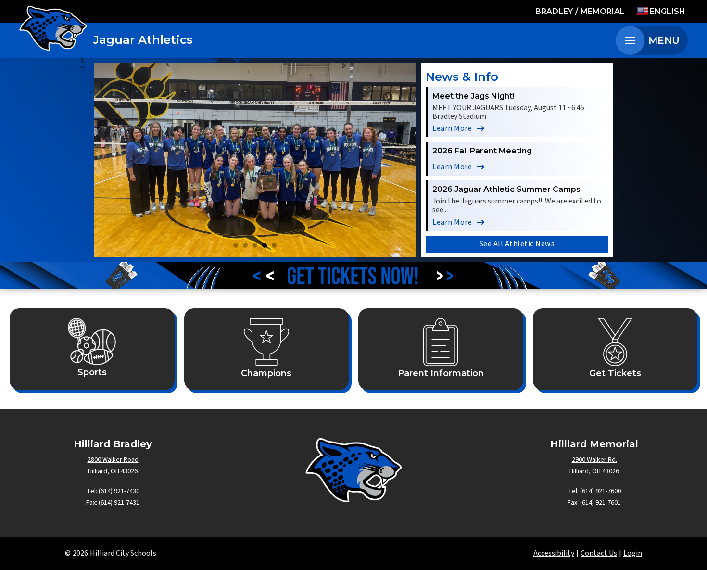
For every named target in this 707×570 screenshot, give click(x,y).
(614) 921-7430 (119, 491)
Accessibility (553, 553)
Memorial (603, 11)
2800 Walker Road (113, 460)
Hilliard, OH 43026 (113, 471)
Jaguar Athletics (143, 40)
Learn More (452, 128)
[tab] (235, 245)
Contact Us (599, 553)
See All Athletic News (517, 244)
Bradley (554, 11)
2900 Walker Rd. (594, 460)
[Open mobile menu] (630, 40)
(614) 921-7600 (600, 491)
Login (632, 553)
